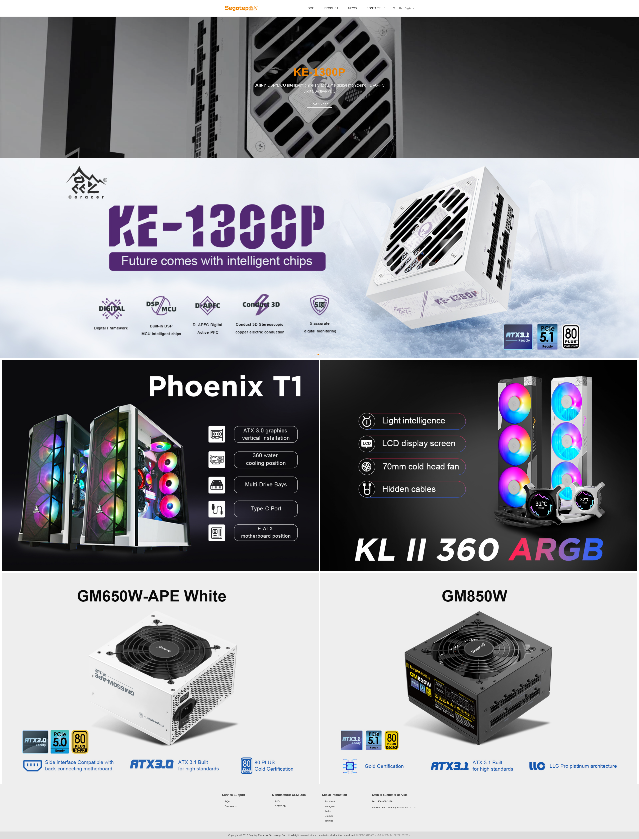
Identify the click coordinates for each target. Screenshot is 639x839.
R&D (277, 801)
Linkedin (329, 816)
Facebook (330, 801)
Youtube (329, 820)
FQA (227, 801)
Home (310, 8)
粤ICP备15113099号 (366, 835)
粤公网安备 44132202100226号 (394, 835)
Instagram (330, 806)
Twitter (328, 811)
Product (331, 8)
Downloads (230, 806)
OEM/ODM (280, 806)
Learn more (319, 104)
